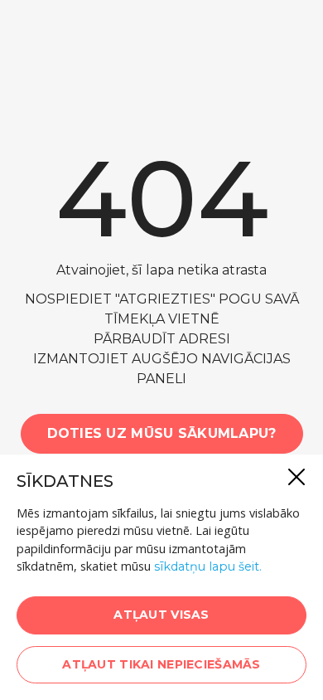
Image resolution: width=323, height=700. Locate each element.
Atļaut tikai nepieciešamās (161, 664)
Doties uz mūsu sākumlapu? (162, 433)
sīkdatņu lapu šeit (206, 566)
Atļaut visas (161, 614)
